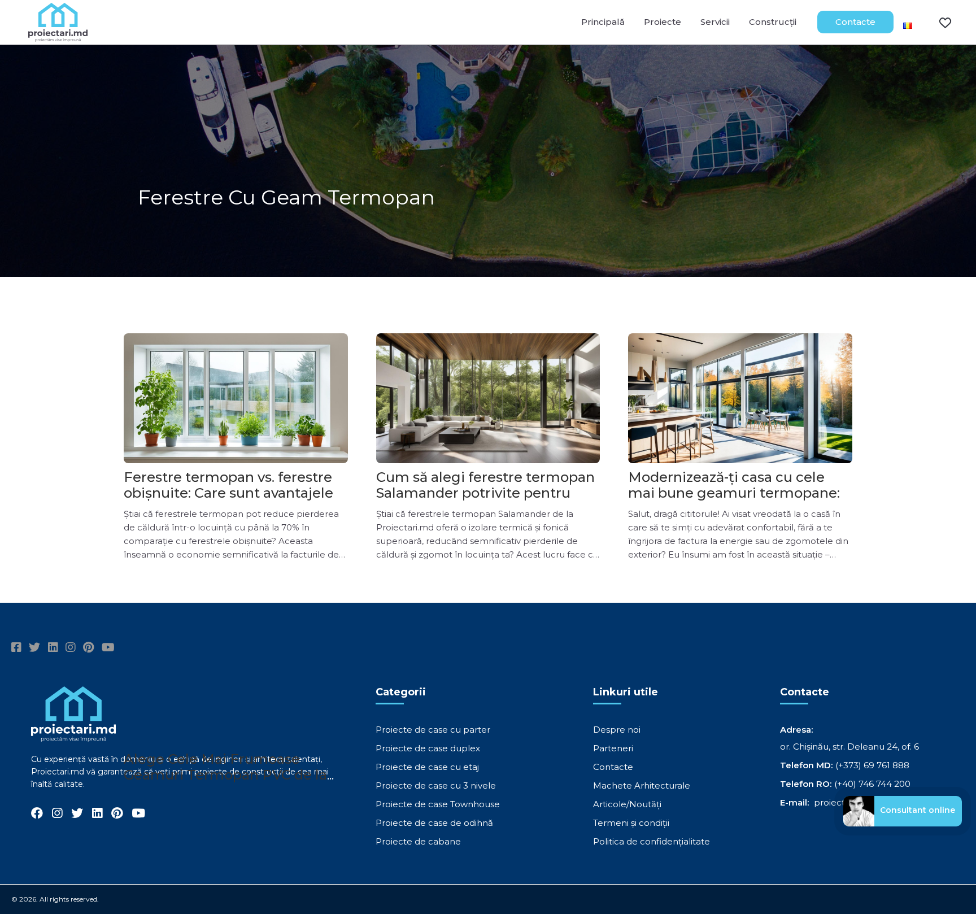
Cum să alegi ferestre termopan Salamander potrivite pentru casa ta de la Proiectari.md (485, 493)
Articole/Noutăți (627, 804)
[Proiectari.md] (58, 36)
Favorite (938, 22)
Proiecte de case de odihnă (434, 822)
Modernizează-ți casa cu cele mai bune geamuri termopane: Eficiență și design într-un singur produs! (739, 501)
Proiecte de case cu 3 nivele (436, 785)
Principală (603, 21)
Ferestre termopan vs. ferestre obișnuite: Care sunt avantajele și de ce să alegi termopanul (235, 493)
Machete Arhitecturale (641, 785)
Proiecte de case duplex (428, 748)
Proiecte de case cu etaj (427, 766)
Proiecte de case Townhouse (438, 804)
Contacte (855, 21)
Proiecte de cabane (418, 841)
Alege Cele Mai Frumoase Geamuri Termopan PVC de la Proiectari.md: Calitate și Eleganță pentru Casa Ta (225, 783)
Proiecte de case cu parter (433, 729)
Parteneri (613, 748)
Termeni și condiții (631, 822)
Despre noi (616, 729)
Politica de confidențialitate (651, 841)
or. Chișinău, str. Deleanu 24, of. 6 (849, 746)
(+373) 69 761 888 (872, 765)
